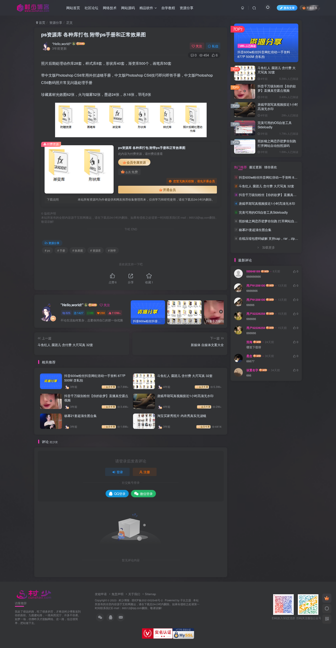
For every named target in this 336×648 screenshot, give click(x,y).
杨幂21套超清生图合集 (80, 415)
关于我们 (134, 594)
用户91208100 (255, 285)
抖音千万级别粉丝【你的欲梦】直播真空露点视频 (96, 398)
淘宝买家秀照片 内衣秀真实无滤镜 (181, 415)
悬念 (249, 356)
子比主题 (185, 600)
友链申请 (101, 594)
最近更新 (255, 167)
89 (91, 313)
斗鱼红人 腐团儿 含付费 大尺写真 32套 (185, 375)
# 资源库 (95, 250)
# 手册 (61, 250)
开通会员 (311, 8)
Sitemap (150, 594)
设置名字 (252, 370)
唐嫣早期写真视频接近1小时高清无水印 (185, 395)
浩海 (249, 342)
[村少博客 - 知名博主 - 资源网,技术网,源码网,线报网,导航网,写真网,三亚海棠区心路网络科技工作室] (34, 594)
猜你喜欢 (270, 167)
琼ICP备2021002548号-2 (147, 600)
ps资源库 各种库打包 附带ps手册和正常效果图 (93, 34)
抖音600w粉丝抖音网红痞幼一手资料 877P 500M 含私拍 (94, 377)
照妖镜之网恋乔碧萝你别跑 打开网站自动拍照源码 (277, 143)
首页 (41, 22)
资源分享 (55, 22)
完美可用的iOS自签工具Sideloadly (275, 124)
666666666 (253, 277)
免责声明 (117, 594)
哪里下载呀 (253, 347)
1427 (80, 313)
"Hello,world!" (61, 43)
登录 (120, 472)
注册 (147, 472)
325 (68, 313)
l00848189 (253, 271)
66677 (250, 361)
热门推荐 (240, 167)
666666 (251, 319)
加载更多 (268, 247)
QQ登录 (119, 493)
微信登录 (146, 493)
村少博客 (124, 600)
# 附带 (112, 250)
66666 (250, 305)
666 (248, 375)
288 (102, 313)
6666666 (252, 291)
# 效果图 (77, 250)
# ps (47, 250)
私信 (215, 46)
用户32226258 (255, 314)
